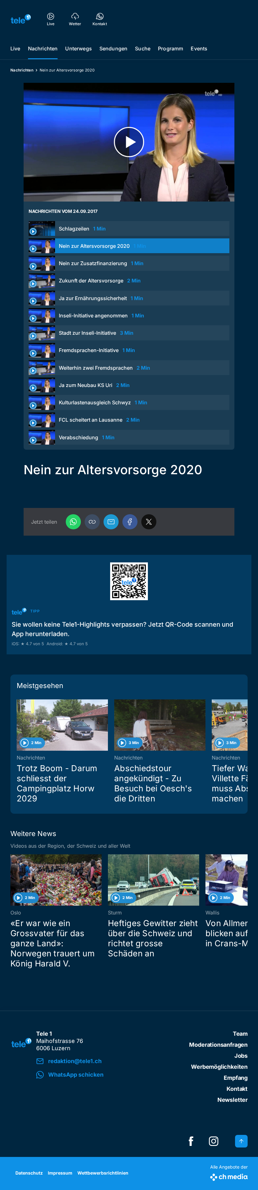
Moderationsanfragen (218, 1044)
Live (15, 48)
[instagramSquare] (213, 1141)
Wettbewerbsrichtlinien (102, 1173)
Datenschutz (29, 1173)
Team (240, 1033)
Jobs (241, 1055)
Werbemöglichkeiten (219, 1066)
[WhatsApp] (73, 521)
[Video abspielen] (129, 142)
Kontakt (237, 1088)
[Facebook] (129, 521)
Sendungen (113, 48)
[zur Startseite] (21, 18)
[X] (148, 521)
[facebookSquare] (191, 1141)
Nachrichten (43, 48)
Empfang (236, 1077)
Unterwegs (78, 48)
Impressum (60, 1173)
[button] (92, 521)
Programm (170, 48)
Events (199, 48)
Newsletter (232, 1099)
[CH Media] (229, 1176)
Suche (142, 48)
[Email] (111, 521)
